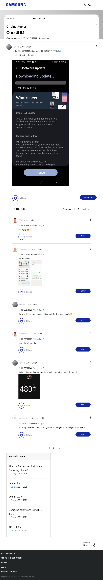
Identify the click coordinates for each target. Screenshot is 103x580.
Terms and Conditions (12, 558)
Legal (4, 567)
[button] (92, 46)
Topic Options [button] (92, 25)
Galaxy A (61, 51)
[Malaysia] (16, 4)
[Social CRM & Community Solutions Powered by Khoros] (89, 544)
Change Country (9, 572)
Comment (88, 197)
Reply (83, 236)
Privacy (5, 563)
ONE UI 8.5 (15, 527)
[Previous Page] (45, 448)
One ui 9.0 (14, 496)
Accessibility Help (10, 553)
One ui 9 (13, 483)
